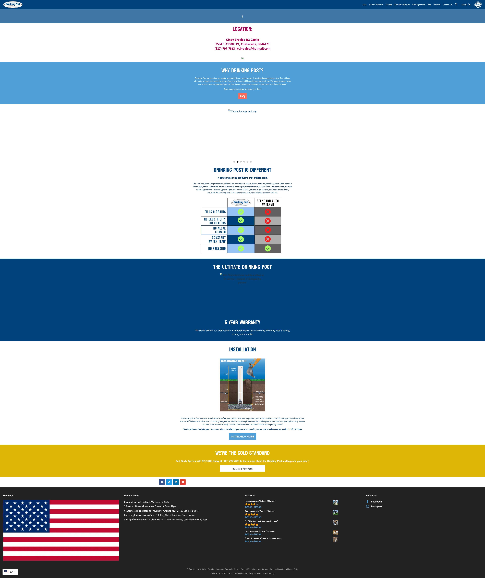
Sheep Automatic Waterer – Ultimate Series (263, 538)
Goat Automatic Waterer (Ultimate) (260, 531)
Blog (429, 4)
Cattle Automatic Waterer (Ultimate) (260, 511)
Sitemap (265, 569)
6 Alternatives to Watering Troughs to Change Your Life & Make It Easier (161, 510)
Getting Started (418, 4)
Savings (389, 4)
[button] (221, 135)
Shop (364, 4)
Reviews (437, 4)
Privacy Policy (293, 569)
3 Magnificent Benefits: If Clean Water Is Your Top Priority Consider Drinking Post (165, 519)
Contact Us (447, 4)
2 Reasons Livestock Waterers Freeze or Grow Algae (150, 506)
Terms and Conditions (278, 569)
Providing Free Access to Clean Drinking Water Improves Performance (159, 515)
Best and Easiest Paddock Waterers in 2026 (146, 501)
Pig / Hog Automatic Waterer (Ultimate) (261, 521)
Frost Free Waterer (402, 4)
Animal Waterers (376, 4)
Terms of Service (263, 573)
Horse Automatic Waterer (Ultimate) (260, 501)
